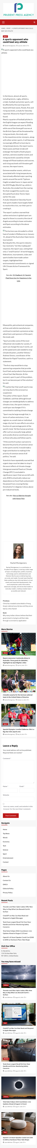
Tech (4, 846)
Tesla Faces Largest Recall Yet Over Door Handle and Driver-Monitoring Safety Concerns (17, 924)
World (5, 837)
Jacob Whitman (9, 997)
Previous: (18, 605)
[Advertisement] (18, 75)
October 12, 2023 (21, 700)
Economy (6, 842)
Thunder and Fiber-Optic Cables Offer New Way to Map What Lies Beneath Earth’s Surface (18, 909)
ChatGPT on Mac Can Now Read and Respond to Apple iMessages (15, 917)
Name (5, 786)
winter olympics (22, 137)
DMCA (5, 884)
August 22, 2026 (19, 997)
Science (5, 850)
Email (22, 786)
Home (5, 829)
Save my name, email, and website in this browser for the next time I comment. (18, 807)
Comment (7, 758)
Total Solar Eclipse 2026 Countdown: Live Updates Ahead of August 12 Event (17, 932)
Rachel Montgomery (10, 45)
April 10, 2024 (20, 665)
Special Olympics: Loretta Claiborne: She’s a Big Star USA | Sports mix (18, 730)
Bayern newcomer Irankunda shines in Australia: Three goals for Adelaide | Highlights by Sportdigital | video (16, 660)
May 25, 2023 (20, 734)
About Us (6, 876)
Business (6, 1059)
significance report (10, 475)
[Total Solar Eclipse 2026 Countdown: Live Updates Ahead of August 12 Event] (18, 1088)
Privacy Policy (8, 893)
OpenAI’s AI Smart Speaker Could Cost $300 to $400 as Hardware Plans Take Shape (18, 938)
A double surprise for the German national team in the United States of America (17, 696)
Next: (17, 617)
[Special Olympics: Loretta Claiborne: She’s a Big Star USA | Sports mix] (18, 715)
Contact (6, 862)
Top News (6, 833)
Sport (5, 36)
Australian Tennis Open (20, 194)
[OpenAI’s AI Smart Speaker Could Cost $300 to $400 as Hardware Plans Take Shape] (18, 1123)
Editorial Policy (8, 888)
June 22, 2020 (22, 45)
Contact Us (7, 880)
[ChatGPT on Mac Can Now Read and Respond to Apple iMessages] (18, 1014)
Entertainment (8, 858)
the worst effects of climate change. (17, 466)
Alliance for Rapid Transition (22, 113)
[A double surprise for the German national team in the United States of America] (18, 681)
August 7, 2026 (19, 1107)
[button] (3, 22)
